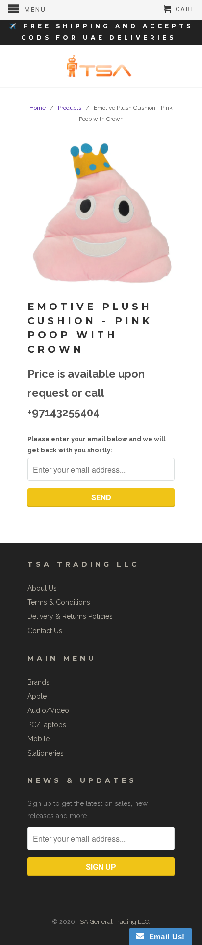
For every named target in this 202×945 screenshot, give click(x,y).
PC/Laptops (46, 725)
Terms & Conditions (58, 602)
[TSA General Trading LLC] (101, 66)
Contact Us (44, 631)
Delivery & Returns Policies (70, 616)
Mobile (38, 739)
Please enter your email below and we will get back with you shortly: (96, 444)
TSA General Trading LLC (112, 921)
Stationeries (45, 753)
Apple (37, 696)
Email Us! (164, 936)
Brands (38, 682)
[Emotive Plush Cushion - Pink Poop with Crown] (101, 213)
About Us (42, 588)
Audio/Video (48, 710)
